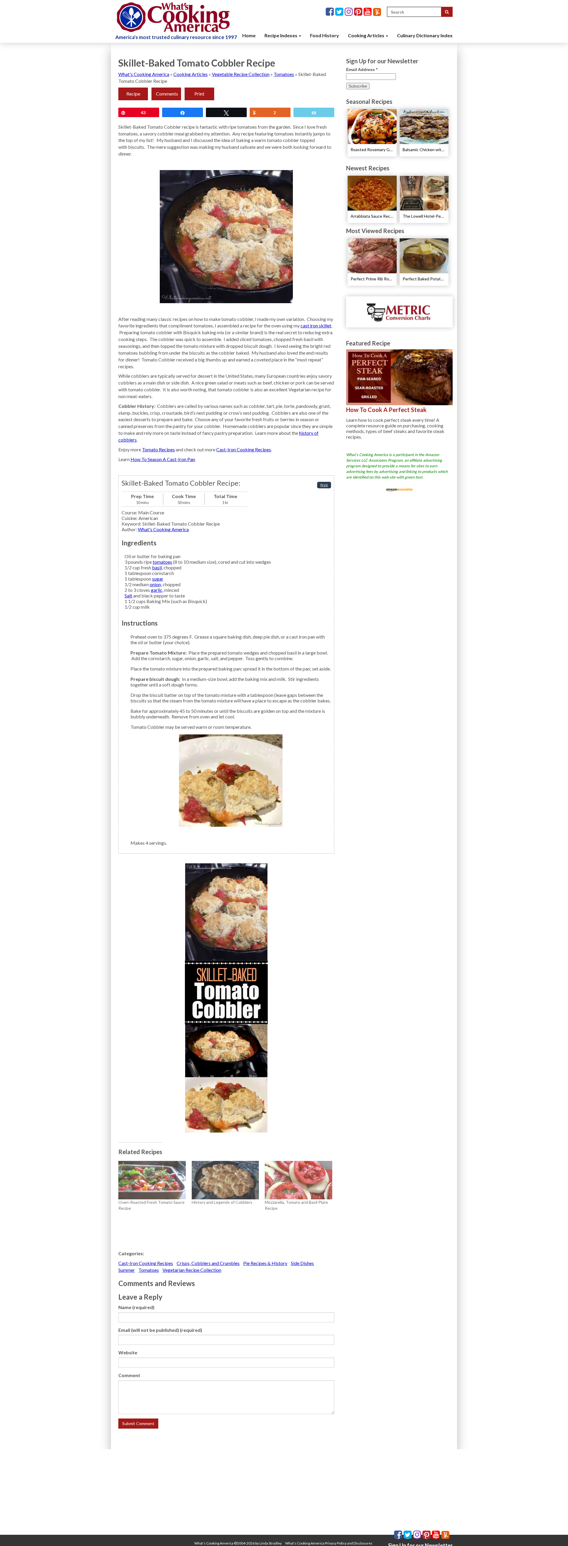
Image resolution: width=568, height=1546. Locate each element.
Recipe (133, 93)
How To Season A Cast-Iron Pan (162, 459)
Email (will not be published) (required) (160, 1330)
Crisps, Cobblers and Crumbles (208, 1263)
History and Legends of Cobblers (222, 1202)
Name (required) (136, 1307)
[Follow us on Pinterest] (359, 12)
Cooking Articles (366, 35)
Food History (324, 35)
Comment (129, 1375)
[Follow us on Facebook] (330, 12)
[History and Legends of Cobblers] (225, 1180)
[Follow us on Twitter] (340, 12)
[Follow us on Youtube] (368, 12)
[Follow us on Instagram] (349, 12)
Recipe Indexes (281, 35)
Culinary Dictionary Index (425, 35)
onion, (156, 584)
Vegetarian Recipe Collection (191, 1270)
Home (249, 35)
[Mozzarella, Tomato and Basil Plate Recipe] (298, 1180)
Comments (167, 93)
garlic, (157, 590)
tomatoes (162, 562)
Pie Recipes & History (265, 1263)
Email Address (361, 69)
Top (554, 1532)
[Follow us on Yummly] (377, 12)
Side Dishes (302, 1263)
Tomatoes (284, 74)
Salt (128, 595)
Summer (126, 1270)
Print (199, 93)
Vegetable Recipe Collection (241, 74)
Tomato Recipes (158, 449)
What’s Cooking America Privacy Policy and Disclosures (328, 1543)
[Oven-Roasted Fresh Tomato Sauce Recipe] (152, 1180)
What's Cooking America (143, 74)
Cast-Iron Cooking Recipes (243, 449)
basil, (157, 567)
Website (127, 1352)
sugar (157, 578)
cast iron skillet (316, 325)
